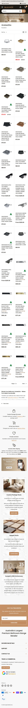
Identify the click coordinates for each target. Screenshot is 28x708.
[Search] (24, 11)
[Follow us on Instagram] (5, 686)
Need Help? (23, 3)
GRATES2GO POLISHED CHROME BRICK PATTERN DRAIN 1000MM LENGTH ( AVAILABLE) (6, 340)
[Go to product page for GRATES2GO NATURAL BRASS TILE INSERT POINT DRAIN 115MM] (21, 41)
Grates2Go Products (13, 397)
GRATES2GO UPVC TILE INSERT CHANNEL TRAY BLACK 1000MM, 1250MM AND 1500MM (6, 189)
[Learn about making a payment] (14, 696)
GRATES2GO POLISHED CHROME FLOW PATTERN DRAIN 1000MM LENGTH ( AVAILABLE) (21, 277)
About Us (14, 440)
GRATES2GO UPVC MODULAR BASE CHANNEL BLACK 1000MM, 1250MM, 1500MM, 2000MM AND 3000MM (20, 189)
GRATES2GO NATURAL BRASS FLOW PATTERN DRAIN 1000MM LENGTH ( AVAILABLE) (20, 308)
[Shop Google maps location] (8, 671)
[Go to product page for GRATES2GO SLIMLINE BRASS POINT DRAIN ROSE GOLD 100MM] (21, 124)
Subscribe (14, 622)
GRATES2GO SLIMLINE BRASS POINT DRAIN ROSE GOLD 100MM (21, 134)
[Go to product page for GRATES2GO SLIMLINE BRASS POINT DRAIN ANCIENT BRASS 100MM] (7, 69)
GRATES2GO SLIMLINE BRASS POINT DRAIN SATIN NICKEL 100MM (21, 79)
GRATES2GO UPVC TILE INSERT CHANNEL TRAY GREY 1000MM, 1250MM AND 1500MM (6, 273)
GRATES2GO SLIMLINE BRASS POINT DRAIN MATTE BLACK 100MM (21, 106)
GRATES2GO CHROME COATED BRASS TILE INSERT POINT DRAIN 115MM (6, 219)
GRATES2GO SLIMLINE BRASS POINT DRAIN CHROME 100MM (5, 162)
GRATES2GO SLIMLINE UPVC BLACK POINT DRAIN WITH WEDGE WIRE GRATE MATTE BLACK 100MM (6, 136)
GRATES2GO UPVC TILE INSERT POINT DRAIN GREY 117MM (21, 243)
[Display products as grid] (23, 32)
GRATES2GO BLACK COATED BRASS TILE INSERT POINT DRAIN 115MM (6, 247)
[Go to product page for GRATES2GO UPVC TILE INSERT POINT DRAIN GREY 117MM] (21, 233)
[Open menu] (2, 7)
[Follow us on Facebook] (2, 686)
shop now (14, 513)
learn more (14, 553)
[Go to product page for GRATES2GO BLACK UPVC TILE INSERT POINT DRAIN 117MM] (21, 152)
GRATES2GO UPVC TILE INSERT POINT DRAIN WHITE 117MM (6, 50)
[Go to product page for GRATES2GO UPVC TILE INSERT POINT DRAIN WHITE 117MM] (7, 41)
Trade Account (6, 3)
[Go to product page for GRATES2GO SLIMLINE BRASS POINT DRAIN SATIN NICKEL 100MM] (21, 69)
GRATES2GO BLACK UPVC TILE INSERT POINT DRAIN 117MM (21, 161)
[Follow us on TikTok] (11, 686)
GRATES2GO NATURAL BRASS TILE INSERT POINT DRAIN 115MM (20, 54)
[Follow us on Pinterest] (8, 686)
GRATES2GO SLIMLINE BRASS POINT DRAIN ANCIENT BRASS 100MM (5, 80)
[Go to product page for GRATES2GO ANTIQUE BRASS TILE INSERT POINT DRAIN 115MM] (7, 95)
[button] (25, 7)
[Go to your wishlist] (23, 7)
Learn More (5, 667)
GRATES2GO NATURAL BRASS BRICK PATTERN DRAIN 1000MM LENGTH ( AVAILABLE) (6, 371)
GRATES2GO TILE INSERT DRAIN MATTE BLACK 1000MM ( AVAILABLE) (20, 371)
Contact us (20, 416)
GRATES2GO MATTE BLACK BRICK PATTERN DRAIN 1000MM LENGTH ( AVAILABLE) (21, 340)
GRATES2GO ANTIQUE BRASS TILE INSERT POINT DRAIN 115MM (6, 109)
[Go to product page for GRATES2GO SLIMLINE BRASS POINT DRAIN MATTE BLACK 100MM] (21, 95)
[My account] (20, 7)
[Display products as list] (26, 32)
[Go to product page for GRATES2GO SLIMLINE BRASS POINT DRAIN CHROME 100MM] (7, 152)
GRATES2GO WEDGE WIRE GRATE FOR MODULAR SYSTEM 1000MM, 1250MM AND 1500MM (21, 216)
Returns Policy (21, 428)
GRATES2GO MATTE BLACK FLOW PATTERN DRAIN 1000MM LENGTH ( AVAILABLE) (6, 308)
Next (23, 383)
